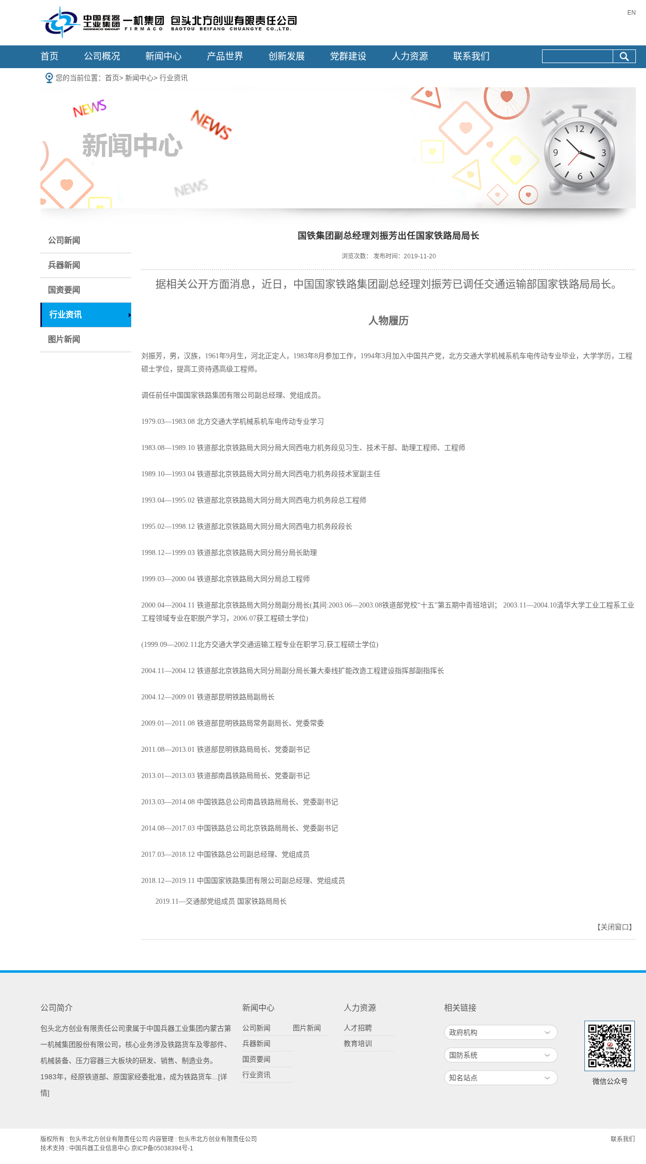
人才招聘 (358, 1028)
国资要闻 (64, 290)
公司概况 (102, 56)
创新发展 (286, 56)
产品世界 (225, 56)
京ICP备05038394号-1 (162, 1148)
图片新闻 (64, 339)
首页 (49, 56)
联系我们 (471, 56)
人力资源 (410, 56)
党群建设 (348, 56)
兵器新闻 (64, 265)
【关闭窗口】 (615, 927)
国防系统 (463, 1055)
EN (631, 12)
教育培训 (358, 1043)
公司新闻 (64, 240)
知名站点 (463, 1078)
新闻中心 (163, 56)
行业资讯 (173, 78)
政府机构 (463, 1032)
